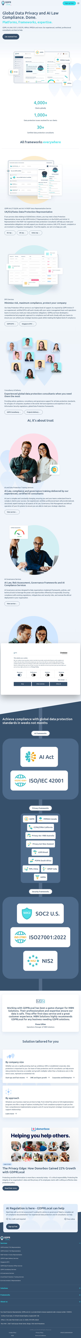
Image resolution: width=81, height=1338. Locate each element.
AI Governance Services (7, 1273)
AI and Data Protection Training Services (12, 1277)
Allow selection (40, 684)
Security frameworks (40, 892)
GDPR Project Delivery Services (9, 1258)
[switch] (33, 675)
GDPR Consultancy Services (8, 1269)
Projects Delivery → (33, 412)
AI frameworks (40, 733)
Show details (61, 679)
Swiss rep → (36, 233)
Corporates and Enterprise (62, 1077)
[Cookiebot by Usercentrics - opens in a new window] (61, 653)
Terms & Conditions (40, 1335)
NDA (12, 1335)
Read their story (11, 1188)
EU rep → (10, 233)
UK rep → (22, 233)
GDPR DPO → (11, 324)
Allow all (58, 684)
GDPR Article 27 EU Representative (10, 1247)
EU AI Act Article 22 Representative (10, 1280)
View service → (12, 512)
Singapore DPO (4, 1262)
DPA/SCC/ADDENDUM (66, 1332)
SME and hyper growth (38, 1077)
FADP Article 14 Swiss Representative (11, 1254)
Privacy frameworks (40, 808)
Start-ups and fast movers (15, 1077)
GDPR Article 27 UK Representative (10, 1251)
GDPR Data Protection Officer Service (11, 1265)
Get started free (11, 37)
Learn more (10, 1113)
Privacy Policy (39, 1332)
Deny (22, 684)
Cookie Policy (12, 1332)
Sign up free (12, 1226)
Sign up (69, 3)
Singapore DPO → (28, 324)
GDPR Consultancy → (14, 412)
